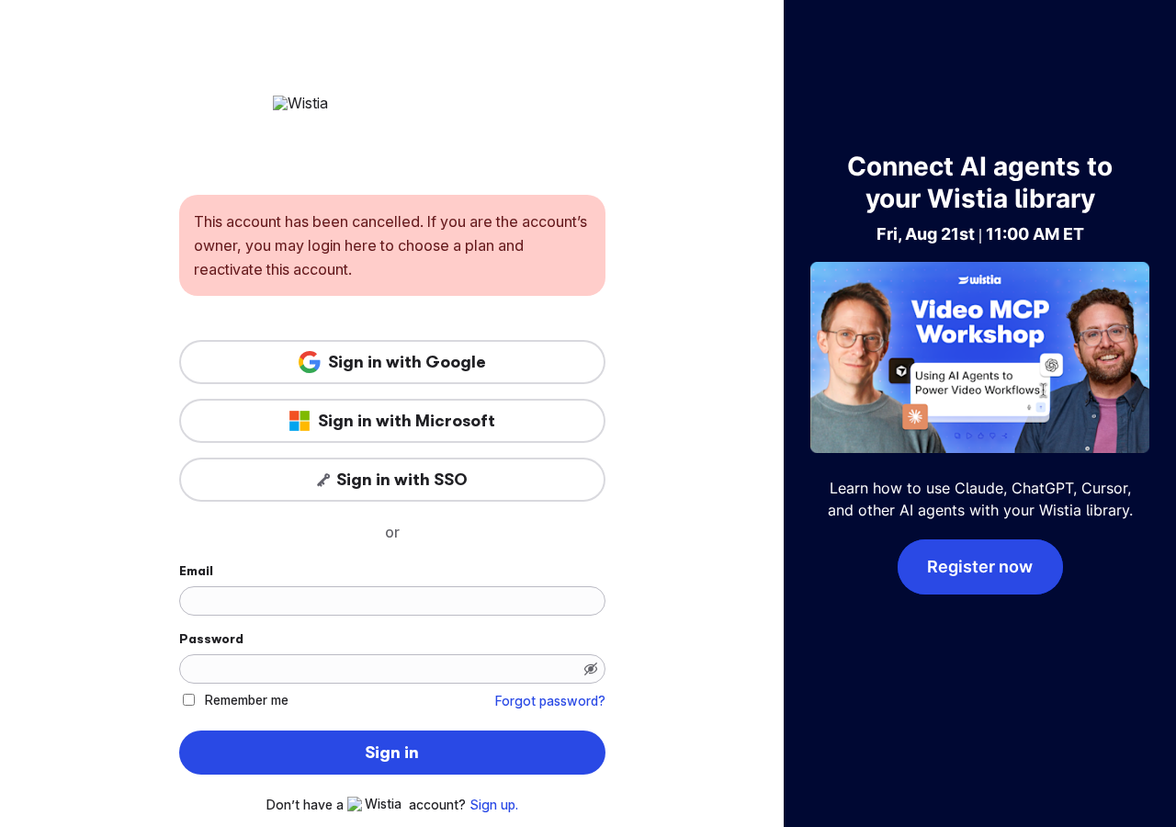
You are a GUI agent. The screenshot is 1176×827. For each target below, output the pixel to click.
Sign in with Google (407, 362)
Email (196, 570)
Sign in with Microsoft (406, 421)
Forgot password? (550, 701)
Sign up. (493, 805)
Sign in (392, 752)
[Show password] (591, 669)
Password (211, 638)
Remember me (246, 700)
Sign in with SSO (402, 479)
